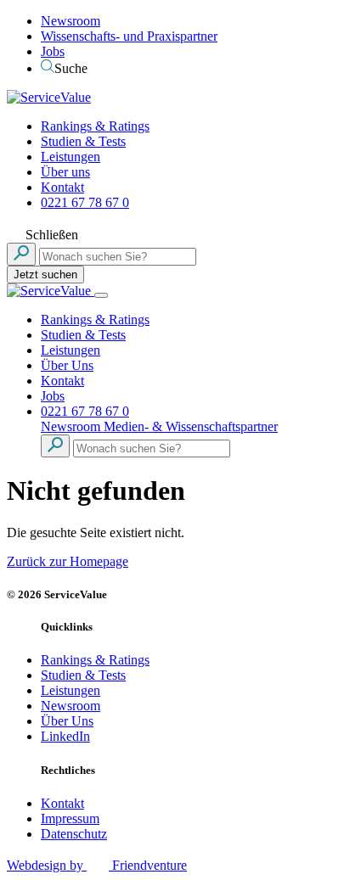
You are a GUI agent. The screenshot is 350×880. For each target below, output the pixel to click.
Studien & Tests (83, 141)
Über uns (65, 172)
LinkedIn (65, 736)
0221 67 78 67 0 (85, 202)
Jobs (53, 51)
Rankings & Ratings (95, 126)
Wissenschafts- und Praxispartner (129, 36)
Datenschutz (74, 834)
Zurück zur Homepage (67, 561)
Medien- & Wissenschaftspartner (191, 426)
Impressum (70, 818)
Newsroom (70, 21)
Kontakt (62, 187)
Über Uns (67, 365)
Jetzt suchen (45, 274)
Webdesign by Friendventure (97, 865)
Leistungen (70, 156)
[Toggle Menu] (101, 295)
